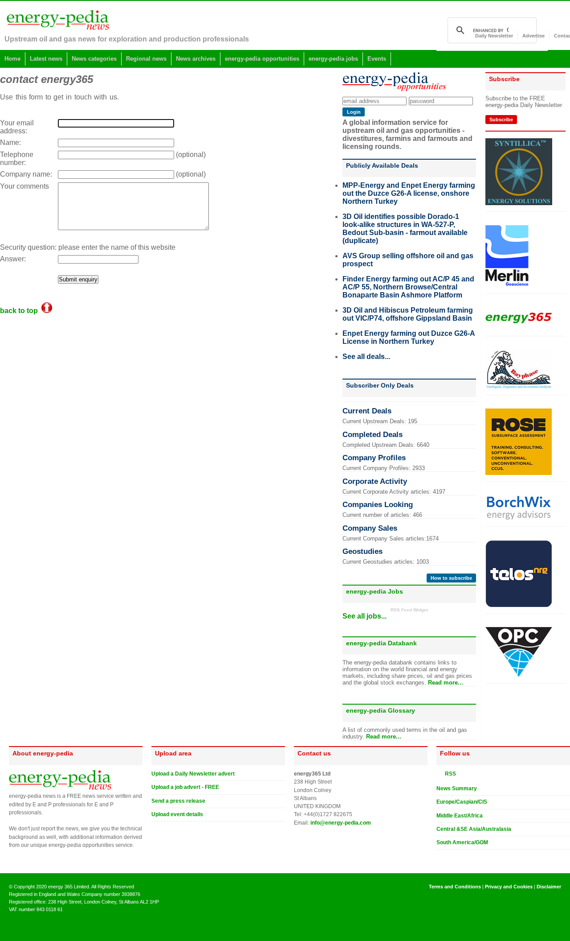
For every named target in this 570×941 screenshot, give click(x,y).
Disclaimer (549, 886)
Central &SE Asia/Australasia (473, 829)
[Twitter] (440, 856)
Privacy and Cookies (509, 886)
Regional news (146, 58)
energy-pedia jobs (333, 58)
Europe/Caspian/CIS (461, 802)
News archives (196, 58)
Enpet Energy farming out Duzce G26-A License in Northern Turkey (408, 337)
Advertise (533, 35)
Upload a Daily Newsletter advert (193, 774)
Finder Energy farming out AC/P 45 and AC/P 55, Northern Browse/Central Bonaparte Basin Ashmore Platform (408, 287)
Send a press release (178, 801)
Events (376, 58)
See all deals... (366, 356)
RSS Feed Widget (409, 609)
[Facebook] (448, 856)
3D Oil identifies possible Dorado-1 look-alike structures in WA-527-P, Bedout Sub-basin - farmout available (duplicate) (405, 228)
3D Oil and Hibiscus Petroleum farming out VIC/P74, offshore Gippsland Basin (407, 314)
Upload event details (177, 814)
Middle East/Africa (459, 816)
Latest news (46, 58)
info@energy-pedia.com (340, 823)
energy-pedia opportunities (262, 58)
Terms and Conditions (455, 886)
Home (12, 58)
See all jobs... (364, 616)
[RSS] (440, 773)
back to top (20, 310)
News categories (94, 58)
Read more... (445, 682)
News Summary (456, 788)
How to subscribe (451, 578)
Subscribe (501, 119)
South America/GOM (462, 842)
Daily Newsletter (494, 35)
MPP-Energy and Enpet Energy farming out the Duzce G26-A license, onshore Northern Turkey (408, 193)
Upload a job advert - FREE (185, 787)
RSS (448, 774)
